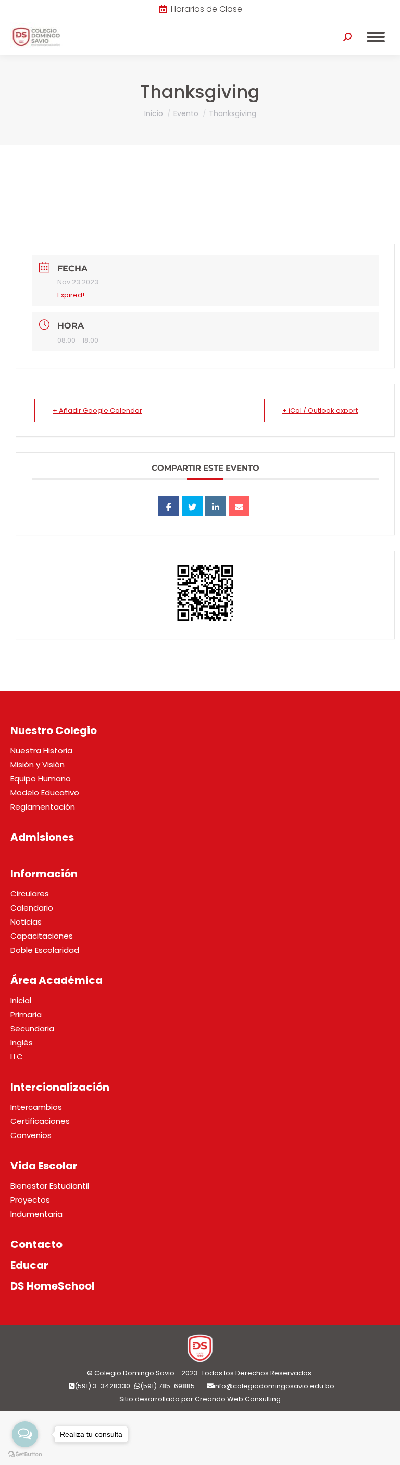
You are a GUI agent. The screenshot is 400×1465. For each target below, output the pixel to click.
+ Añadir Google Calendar (97, 410)
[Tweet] (192, 506)
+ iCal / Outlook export (320, 410)
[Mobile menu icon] (376, 37)
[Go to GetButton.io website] (25, 1454)
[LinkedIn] (215, 506)
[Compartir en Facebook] (168, 506)
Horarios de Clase (206, 9)
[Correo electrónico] (239, 506)
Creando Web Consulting (238, 1399)
